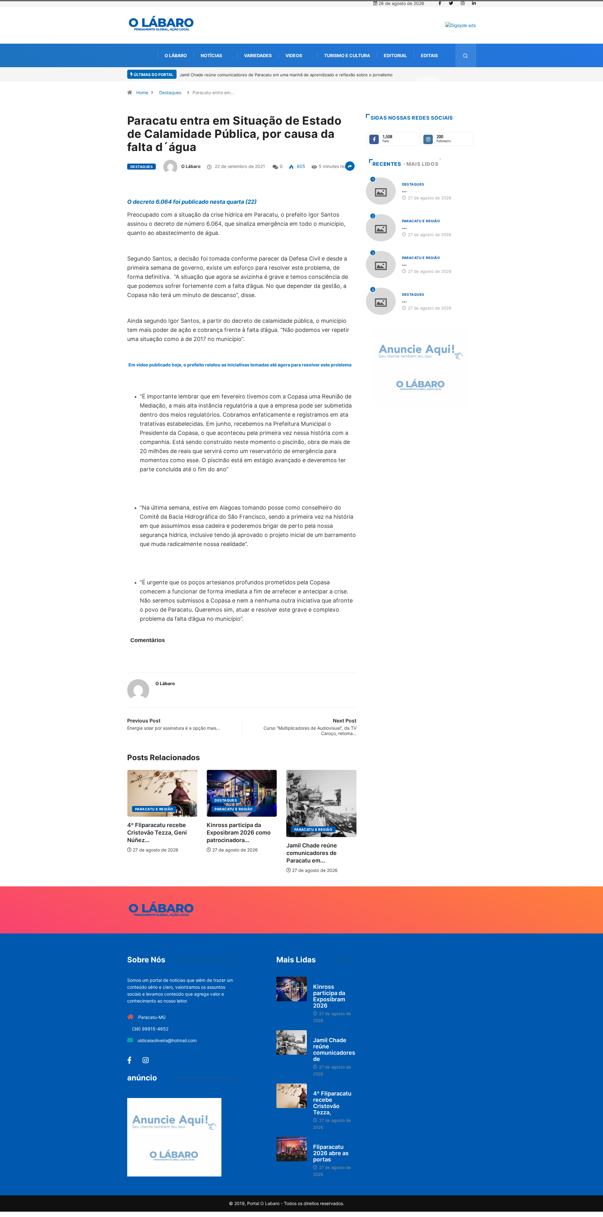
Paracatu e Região (154, 809)
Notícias (211, 55)
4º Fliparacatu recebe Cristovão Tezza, (332, 1103)
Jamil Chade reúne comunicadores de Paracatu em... (311, 853)
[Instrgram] (462, 3)
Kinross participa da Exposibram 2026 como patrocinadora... (239, 832)
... (404, 190)
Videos (293, 55)
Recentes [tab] (386, 164)
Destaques (170, 92)
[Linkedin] (474, 3)
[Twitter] (451, 3)
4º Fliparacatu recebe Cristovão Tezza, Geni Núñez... (157, 832)
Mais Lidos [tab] (422, 164)
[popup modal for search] (465, 55)
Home (142, 92)
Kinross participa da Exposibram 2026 (329, 996)
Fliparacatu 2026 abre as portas (331, 1153)
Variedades (258, 55)
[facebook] (439, 3)
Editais (429, 55)
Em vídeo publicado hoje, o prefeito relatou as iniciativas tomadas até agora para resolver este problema (239, 364)
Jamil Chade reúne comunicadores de (334, 1049)
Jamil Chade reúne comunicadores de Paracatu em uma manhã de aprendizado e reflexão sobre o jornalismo (286, 74)
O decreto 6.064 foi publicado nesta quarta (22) (192, 201)
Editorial (395, 55)
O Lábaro (176, 55)
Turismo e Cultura (347, 55)
